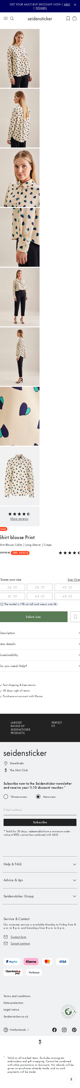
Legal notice (11, 1009)
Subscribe (40, 822)
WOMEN (41, 8)
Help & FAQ (13, 864)
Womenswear (19, 796)
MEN (67, 4)
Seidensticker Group (19, 896)
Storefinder (17, 763)
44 (37, 596)
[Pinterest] (74, 1029)
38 (37, 587)
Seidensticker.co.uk (16, 1016)
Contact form (18, 936)
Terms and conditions (17, 996)
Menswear (49, 796)
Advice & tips (13, 880)
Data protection (13, 1003)
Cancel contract (20, 943)
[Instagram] (64, 1029)
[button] (19, 519)
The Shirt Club (19, 770)
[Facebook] (54, 1029)
